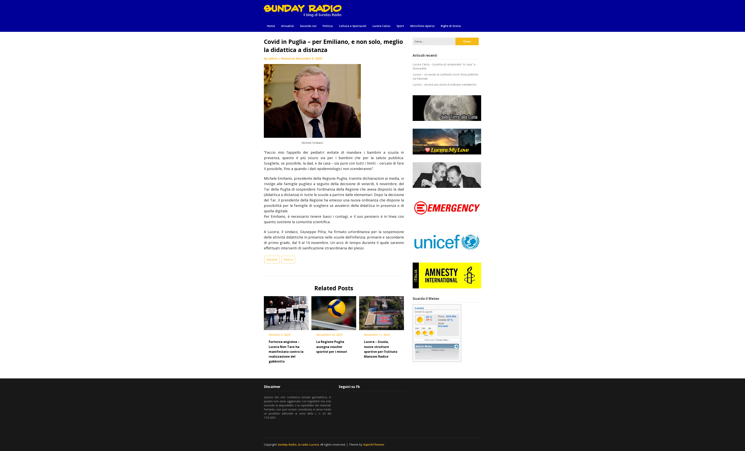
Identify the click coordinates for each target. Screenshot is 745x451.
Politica (328, 26)
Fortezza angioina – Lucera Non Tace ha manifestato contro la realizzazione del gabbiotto (286, 351)
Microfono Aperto (422, 26)
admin (272, 58)
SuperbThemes (373, 444)
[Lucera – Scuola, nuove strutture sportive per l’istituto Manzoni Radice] (381, 312)
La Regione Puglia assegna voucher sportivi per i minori (331, 347)
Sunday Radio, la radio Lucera (298, 444)
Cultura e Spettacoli (352, 26)
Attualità (287, 26)
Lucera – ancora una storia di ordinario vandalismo (444, 84)
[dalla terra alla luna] (447, 108)
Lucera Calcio (381, 26)
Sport (400, 26)
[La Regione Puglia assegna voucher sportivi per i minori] (333, 312)
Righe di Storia (451, 26)
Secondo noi (308, 26)
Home (271, 26)
